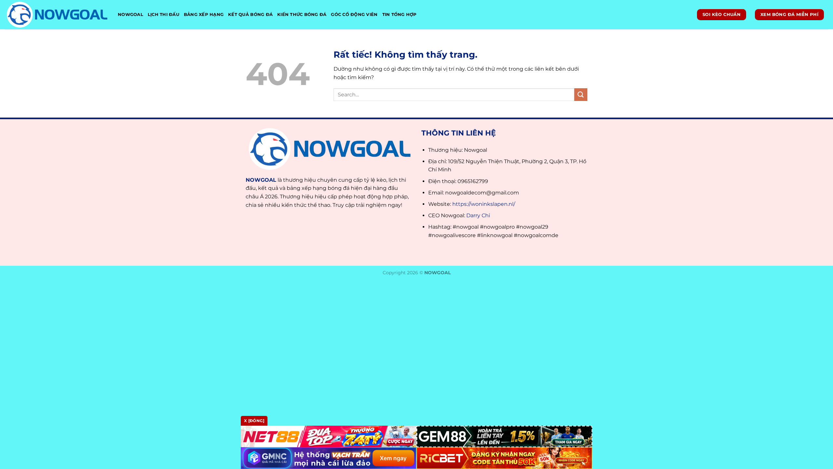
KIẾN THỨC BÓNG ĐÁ (301, 14)
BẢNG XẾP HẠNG (204, 14)
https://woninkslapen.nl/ (483, 204)
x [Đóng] (254, 420)
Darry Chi (478, 215)
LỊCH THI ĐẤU (163, 14)
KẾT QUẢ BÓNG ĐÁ (250, 14)
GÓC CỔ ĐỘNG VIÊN (354, 14)
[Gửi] (580, 94)
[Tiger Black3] (56, 14)
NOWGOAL (130, 14)
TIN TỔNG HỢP (399, 14)
